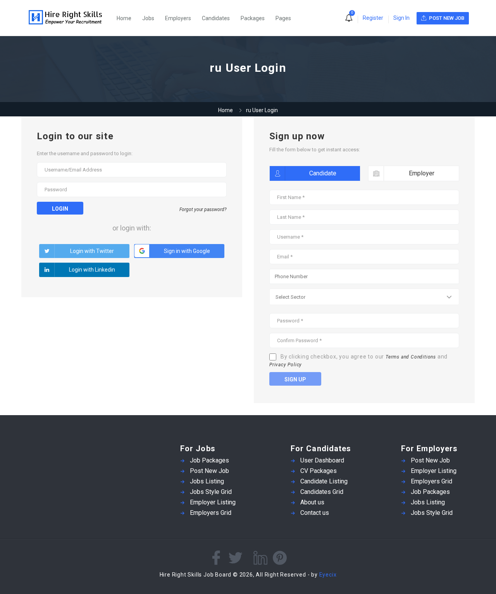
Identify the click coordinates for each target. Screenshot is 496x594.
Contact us (314, 512)
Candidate (322, 173)
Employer (421, 173)
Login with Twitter (92, 251)
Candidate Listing (324, 481)
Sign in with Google (187, 251)
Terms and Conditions (411, 357)
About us (312, 502)
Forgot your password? (203, 209)
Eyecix (328, 574)
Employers (178, 18)
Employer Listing (213, 502)
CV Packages (318, 471)
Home (124, 18)
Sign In (401, 18)
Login (60, 209)
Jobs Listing (207, 481)
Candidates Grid (321, 491)
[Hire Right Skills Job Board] (69, 18)
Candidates (216, 18)
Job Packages (209, 460)
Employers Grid (210, 512)
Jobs (148, 18)
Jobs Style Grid (211, 491)
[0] (349, 19)
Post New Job (209, 471)
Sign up (295, 379)
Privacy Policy (285, 364)
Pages (283, 18)
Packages (253, 18)
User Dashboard (322, 460)
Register (373, 18)
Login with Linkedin (92, 270)
